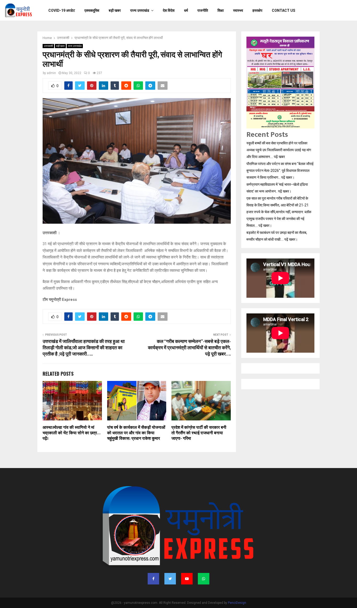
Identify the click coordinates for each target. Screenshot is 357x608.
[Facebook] (153, 578)
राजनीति (202, 10)
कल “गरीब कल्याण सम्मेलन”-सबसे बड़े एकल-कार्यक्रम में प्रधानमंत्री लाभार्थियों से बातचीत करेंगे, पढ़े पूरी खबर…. (189, 348)
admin (51, 73)
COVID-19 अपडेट (61, 10)
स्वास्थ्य (238, 10)
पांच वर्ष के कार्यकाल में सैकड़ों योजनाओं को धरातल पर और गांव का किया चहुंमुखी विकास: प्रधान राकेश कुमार (136, 433)
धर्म (186, 10)
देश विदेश (169, 10)
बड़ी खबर (115, 10)
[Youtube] (187, 578)
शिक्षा (220, 10)
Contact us (283, 10)
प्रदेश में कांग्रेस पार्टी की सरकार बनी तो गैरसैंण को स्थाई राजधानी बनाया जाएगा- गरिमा (198, 433)
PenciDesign (237, 603)
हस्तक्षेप (257, 10)
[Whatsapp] (203, 578)
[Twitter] (170, 578)
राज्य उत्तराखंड (139, 10)
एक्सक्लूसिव (91, 10)
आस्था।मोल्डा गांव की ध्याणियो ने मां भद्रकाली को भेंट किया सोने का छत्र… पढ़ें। (71, 433)
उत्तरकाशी (48, 45)
